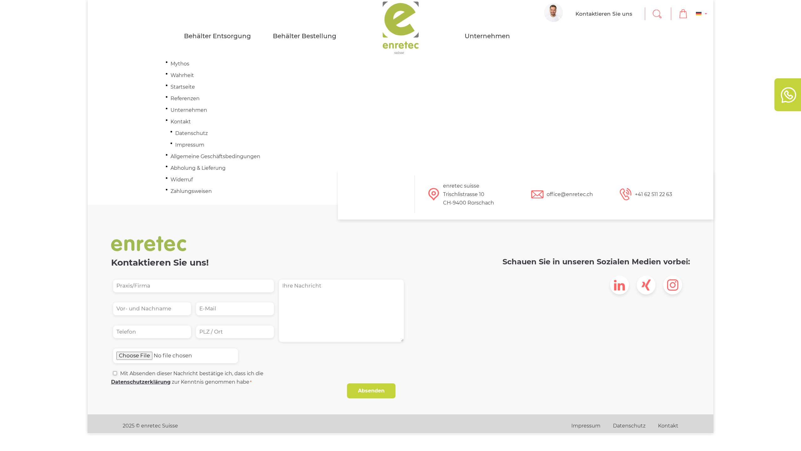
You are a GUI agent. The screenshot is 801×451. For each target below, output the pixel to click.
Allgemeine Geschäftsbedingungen (215, 156)
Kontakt (181, 122)
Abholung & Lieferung (198, 168)
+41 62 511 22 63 (653, 194)
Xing (646, 285)
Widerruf (182, 180)
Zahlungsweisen (191, 191)
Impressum (189, 145)
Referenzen (185, 98)
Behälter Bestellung (304, 36)
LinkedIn (619, 285)
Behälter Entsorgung (217, 36)
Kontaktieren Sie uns (603, 14)
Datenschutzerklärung (141, 382)
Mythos (180, 64)
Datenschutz (191, 133)
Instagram (672, 285)
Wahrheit (182, 75)
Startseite (183, 87)
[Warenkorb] (683, 14)
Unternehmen (487, 36)
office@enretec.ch (570, 194)
